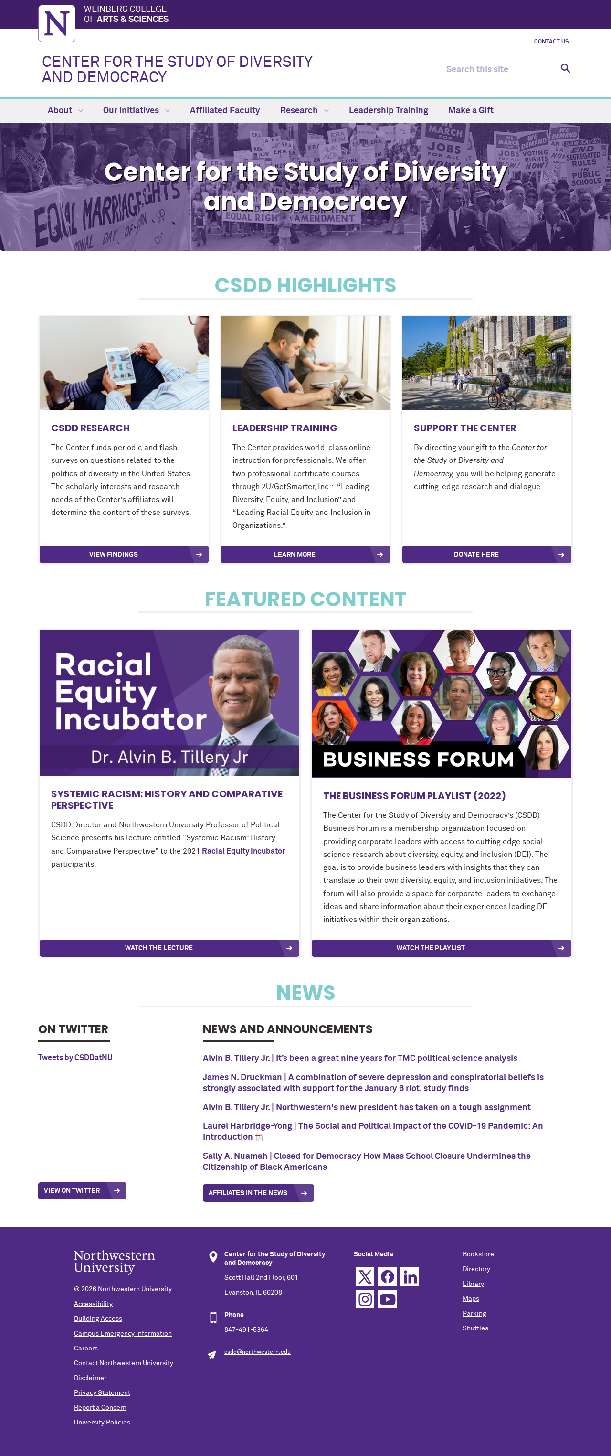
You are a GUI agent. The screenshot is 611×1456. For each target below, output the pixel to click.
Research (300, 111)
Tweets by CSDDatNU (75, 1057)
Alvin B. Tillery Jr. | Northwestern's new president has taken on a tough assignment (367, 1107)
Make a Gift (471, 111)
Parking (474, 1313)
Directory (476, 1269)
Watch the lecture (159, 948)
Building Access (98, 1319)
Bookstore (478, 1254)
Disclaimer (90, 1378)
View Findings (113, 554)
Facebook (387, 1276)
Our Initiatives (132, 111)
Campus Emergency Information (123, 1333)
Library (473, 1284)
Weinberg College (126, 14)
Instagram (365, 1299)
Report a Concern (100, 1407)
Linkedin (409, 1276)
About (61, 111)
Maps (471, 1298)
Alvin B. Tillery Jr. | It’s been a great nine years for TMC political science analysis (360, 1058)
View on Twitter (72, 1191)
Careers (86, 1348)
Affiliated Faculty (225, 111)
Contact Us (551, 42)
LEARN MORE (295, 554)
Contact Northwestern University (123, 1363)
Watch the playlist (431, 948)
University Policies (102, 1422)
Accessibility (93, 1304)
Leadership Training (388, 111)
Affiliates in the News (248, 1193)
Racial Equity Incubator (243, 851)
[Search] (564, 70)
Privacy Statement (102, 1393)
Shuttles (475, 1328)
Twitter (365, 1276)
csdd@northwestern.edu (257, 1352)
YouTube (387, 1299)
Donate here (476, 554)
